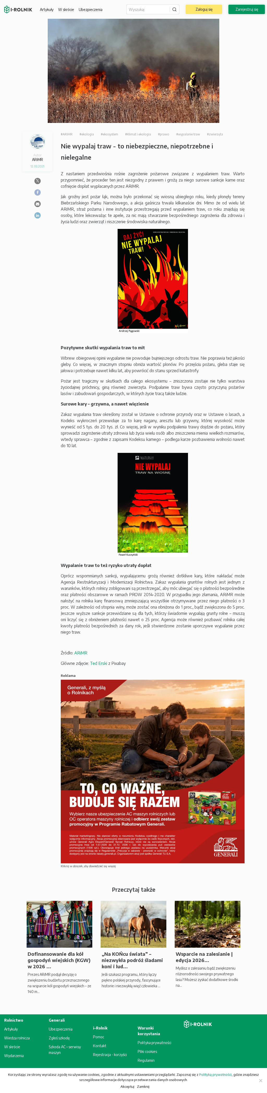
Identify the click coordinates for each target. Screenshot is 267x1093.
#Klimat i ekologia (138, 134)
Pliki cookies (147, 1051)
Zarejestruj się (246, 9)
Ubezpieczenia (60, 1029)
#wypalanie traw (188, 134)
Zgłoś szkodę (59, 1038)
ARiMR (80, 652)
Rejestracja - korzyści (110, 1054)
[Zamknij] (260, 1080)
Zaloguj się (204, 9)
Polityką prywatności (215, 1074)
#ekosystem (109, 134)
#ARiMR (66, 134)
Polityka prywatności (154, 1042)
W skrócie (66, 9)
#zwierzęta (215, 134)
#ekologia (87, 134)
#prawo (163, 134)
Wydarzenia (14, 1055)
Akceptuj (127, 1086)
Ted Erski (98, 663)
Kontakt (99, 1046)
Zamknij (143, 1086)
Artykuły (46, 9)
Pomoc (98, 1037)
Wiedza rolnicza (17, 1038)
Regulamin (146, 1060)
